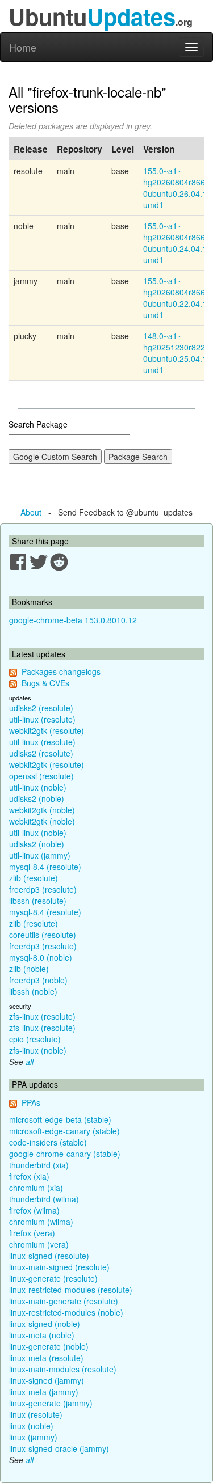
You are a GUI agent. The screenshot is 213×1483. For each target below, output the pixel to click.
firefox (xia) (29, 1176)
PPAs (31, 1102)
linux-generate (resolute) (53, 1278)
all (30, 1061)
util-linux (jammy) (39, 855)
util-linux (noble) (37, 787)
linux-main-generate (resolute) (63, 1301)
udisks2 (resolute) (41, 707)
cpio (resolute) (35, 1039)
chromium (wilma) (41, 1221)
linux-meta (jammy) (43, 1391)
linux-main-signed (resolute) (59, 1267)
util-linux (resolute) (42, 719)
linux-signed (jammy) (46, 1380)
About (30, 512)
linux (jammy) (33, 1437)
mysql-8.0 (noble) (40, 957)
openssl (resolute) (41, 775)
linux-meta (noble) (41, 1335)
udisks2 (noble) (36, 798)
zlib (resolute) (33, 878)
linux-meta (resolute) (46, 1357)
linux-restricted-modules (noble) (66, 1312)
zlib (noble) (29, 968)
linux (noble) (31, 1425)
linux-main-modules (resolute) (62, 1369)
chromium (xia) (36, 1187)
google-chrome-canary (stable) (64, 1153)
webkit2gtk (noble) (42, 810)
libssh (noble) (33, 991)
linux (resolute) (35, 1414)
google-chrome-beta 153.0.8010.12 (73, 620)
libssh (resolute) (37, 900)
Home (22, 47)
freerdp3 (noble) (38, 980)
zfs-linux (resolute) (42, 1016)
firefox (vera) (32, 1233)
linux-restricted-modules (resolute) (70, 1289)
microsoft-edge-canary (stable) (64, 1130)
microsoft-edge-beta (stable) (60, 1119)
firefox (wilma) (34, 1210)
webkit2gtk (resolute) (46, 730)
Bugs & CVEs (45, 682)
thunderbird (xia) (39, 1165)
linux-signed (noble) (44, 1323)
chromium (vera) (39, 1244)
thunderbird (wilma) (44, 1199)
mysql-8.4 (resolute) (45, 866)
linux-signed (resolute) (49, 1255)
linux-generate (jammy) (51, 1403)
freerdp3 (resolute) (43, 889)
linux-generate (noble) (49, 1346)
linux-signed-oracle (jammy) (59, 1448)
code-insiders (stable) (48, 1142)
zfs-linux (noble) (37, 1050)
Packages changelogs (61, 671)
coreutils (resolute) (42, 934)
